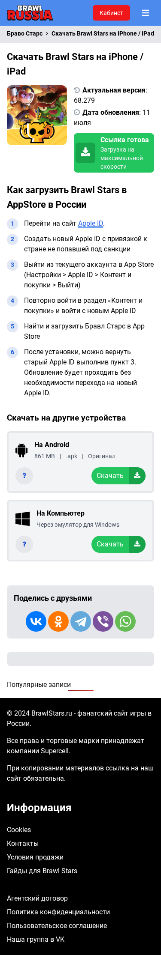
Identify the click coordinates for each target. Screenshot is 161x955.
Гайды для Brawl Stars (42, 871)
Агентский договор (37, 898)
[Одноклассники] (58, 621)
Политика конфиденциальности (58, 912)
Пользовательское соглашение (57, 926)
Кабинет (111, 12)
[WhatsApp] (125, 621)
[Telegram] (80, 621)
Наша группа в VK (35, 939)
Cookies (19, 830)
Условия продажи (35, 857)
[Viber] (103, 621)
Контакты (23, 843)
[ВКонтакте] (36, 621)
